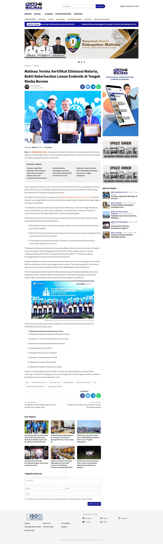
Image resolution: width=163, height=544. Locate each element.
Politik (124, 192)
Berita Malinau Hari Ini (39, 382)
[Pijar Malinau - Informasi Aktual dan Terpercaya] (34, 6)
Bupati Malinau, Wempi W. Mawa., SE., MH (76, 197)
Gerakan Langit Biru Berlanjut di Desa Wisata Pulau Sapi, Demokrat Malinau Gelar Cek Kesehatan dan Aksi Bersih (37, 173)
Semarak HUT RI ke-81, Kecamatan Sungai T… (120, 227)
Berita (113, 192)
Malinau (119, 192)
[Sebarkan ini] (82, 86)
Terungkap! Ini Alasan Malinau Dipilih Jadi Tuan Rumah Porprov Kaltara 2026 (40, 404)
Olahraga (114, 213)
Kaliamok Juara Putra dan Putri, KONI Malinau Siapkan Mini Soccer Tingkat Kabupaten (88, 438)
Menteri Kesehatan (83, 382)
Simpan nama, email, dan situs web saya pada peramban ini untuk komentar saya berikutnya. (60, 499)
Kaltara (118, 211)
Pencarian (100, 6)
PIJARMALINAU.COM (38, 152)
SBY (94, 382)
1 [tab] (78, 62)
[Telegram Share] (93, 86)
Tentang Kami (48, 527)
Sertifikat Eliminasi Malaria (35, 386)
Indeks (27, 523)
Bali (27, 382)
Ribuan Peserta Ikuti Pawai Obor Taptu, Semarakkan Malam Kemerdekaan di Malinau (87, 464)
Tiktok (105, 522)
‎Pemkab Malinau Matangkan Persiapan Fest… (122, 206)
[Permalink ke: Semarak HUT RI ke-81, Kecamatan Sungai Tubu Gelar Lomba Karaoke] (36, 452)
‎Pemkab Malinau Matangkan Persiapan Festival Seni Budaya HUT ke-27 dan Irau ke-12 (95, 24)
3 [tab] (84, 62)
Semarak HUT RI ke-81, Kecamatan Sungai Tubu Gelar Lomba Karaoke (36, 463)
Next (135, 44)
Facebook (88, 518)
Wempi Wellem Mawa (55, 386)
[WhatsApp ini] (98, 86)
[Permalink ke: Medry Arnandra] (27, 87)
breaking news (55, 382)
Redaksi (64, 527)
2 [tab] (81, 62)
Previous (27, 44)
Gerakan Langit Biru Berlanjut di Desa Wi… (124, 197)
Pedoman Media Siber (33, 527)
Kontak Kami (29, 530)
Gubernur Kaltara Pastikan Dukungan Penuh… (122, 236)
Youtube (87, 522)
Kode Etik (47, 523)
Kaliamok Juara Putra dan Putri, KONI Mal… (124, 217)
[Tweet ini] (87, 86)
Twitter (105, 518)
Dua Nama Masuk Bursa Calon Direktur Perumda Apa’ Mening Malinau (84, 404)
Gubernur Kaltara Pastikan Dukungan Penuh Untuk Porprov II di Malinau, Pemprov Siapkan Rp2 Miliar (62, 464)
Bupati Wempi (68, 382)
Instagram (124, 518)
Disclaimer (65, 523)
